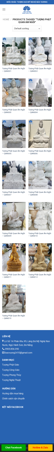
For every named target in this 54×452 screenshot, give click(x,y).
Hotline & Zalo (40, 447)
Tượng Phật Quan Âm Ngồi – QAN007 (13, 193)
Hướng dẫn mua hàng (12, 393)
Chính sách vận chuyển (13, 398)
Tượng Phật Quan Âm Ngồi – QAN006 (39, 152)
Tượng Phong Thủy (11, 375)
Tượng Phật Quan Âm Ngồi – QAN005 (13, 152)
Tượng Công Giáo (10, 370)
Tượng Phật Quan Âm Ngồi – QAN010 (39, 234)
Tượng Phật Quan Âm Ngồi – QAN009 (13, 234)
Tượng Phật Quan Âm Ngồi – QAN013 (13, 316)
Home (6, 19)
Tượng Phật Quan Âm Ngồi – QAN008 (39, 193)
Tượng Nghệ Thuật (11, 380)
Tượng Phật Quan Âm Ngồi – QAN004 (39, 110)
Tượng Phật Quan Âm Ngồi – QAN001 (13, 69)
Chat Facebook (13, 447)
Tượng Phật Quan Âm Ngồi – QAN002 (39, 69)
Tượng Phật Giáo (10, 364)
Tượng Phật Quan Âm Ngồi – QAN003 (13, 110)
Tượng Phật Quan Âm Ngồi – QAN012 (39, 275)
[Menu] (4, 9)
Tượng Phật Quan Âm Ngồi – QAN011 (13, 275)
